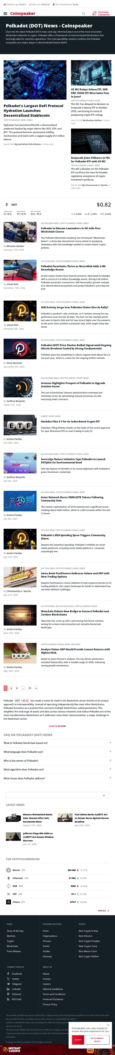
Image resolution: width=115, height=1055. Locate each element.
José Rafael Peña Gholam (29, 144)
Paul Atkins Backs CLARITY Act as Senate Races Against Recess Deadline (92, 818)
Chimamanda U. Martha (96, 185)
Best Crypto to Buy (88, 930)
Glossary (47, 956)
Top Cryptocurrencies (23, 859)
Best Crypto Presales (89, 940)
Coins (46, 930)
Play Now (90, 1049)
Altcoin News (48, 261)
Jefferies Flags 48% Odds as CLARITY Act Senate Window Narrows (38, 837)
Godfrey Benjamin (16, 401)
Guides (46, 951)
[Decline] (108, 1024)
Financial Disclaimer (53, 999)
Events (46, 946)
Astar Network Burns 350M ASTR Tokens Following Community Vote (72, 499)
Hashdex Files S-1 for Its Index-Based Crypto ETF (70, 421)
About (46, 973)
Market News (47, 416)
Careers (47, 983)
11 (30, 688)
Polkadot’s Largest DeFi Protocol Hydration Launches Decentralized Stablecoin (33, 110)
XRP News (75, 644)
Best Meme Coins (88, 951)
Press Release (14, 951)
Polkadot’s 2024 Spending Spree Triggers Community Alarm (73, 537)
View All (102, 910)
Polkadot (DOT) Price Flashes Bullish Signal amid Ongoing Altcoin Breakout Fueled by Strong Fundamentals (76, 347)
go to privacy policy (97, 1039)
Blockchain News (50, 223)
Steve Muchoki (14, 363)
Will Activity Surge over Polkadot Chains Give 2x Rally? (74, 307)
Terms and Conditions (54, 994)
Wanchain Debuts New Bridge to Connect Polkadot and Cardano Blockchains (75, 613)
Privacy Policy (50, 1004)
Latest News (15, 805)
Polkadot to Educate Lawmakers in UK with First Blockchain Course (70, 230)
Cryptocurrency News (15, 120)
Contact (47, 978)
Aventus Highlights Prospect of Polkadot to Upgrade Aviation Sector (73, 384)
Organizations (50, 935)
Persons (47, 940)
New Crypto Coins (88, 946)
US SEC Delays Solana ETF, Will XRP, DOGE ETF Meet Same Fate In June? (90, 93)
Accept (78, 1040)
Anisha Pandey (14, 439)
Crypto (10, 940)
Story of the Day (15, 930)
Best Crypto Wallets (89, 956)
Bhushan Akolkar (94, 120)
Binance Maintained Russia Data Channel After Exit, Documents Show (37, 818)
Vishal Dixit (12, 284)
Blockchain (12, 946)
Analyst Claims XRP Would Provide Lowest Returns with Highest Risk (75, 651)
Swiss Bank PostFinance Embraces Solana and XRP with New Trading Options (75, 575)
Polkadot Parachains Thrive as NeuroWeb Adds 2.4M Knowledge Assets (73, 268)
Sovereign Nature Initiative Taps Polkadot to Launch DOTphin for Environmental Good (73, 461)
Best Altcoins (85, 935)
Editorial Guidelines (53, 988)
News (30, 120)
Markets (11, 935)
